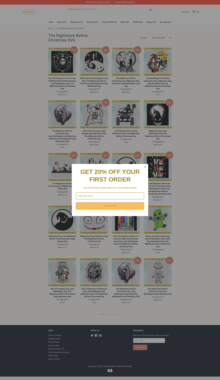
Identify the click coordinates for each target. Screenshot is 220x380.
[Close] (145, 167)
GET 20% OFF (110, 206)
